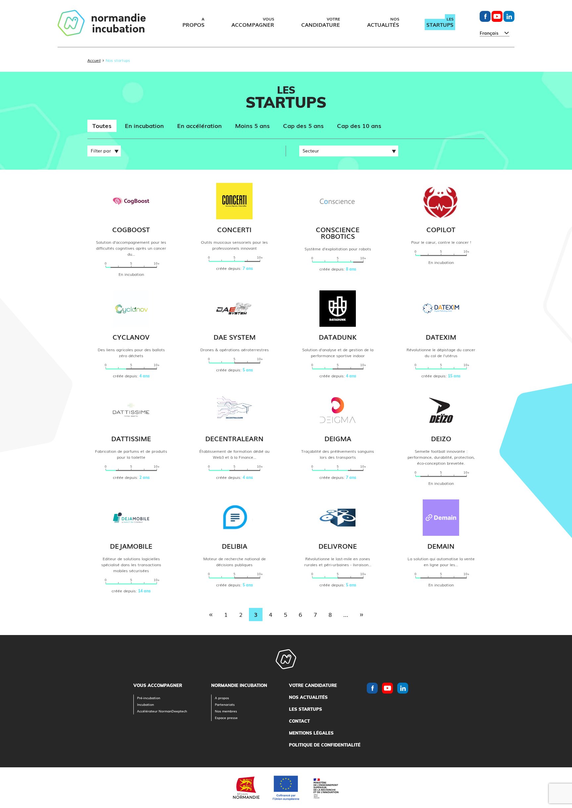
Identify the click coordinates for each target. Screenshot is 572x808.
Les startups (305, 709)
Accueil (94, 60)
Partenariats (225, 704)
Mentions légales (311, 733)
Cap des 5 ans (303, 125)
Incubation (145, 704)
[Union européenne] (286, 787)
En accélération (199, 125)
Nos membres (226, 710)
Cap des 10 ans (359, 125)
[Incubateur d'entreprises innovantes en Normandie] (102, 23)
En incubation (144, 125)
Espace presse (226, 717)
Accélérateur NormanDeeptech (162, 710)
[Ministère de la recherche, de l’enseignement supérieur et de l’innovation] (325, 787)
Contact (299, 721)
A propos (222, 697)
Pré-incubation (148, 697)
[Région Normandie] (246, 788)
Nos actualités (308, 697)
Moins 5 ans (252, 125)
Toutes (102, 125)
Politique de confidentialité (324, 744)
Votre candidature (313, 685)
